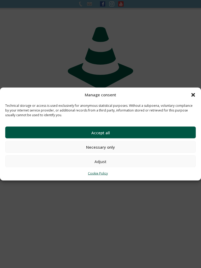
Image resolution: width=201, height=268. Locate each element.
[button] (193, 94)
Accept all (100, 132)
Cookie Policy (98, 173)
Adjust (100, 161)
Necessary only (100, 146)
